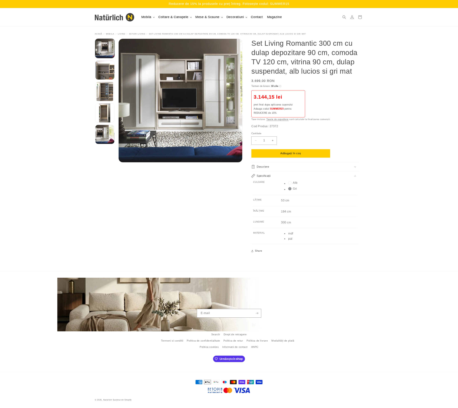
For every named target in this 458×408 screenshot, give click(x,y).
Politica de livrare (257, 340)
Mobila (110, 34)
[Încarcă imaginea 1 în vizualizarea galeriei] (104, 48)
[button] (147, 17)
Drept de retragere (235, 334)
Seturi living (137, 34)
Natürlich (107, 400)
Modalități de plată (282, 340)
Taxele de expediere (277, 119)
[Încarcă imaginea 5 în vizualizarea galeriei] (104, 134)
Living (121, 34)
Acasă (98, 34)
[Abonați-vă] (257, 313)
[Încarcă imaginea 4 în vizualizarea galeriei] (104, 113)
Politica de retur (233, 340)
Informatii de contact (235, 346)
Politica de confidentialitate (203, 340)
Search (215, 334)
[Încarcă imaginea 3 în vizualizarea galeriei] (104, 91)
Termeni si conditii (172, 340)
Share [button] (258, 250)
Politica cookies (209, 346)
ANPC (254, 346)
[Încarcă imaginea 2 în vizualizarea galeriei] (104, 70)
